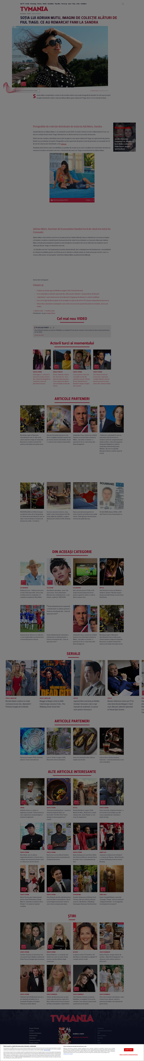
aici (48, 1055)
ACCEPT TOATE (128, 1049)
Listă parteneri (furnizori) (68, 1053)
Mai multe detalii (47, 1050)
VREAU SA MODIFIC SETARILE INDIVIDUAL (128, 1054)
